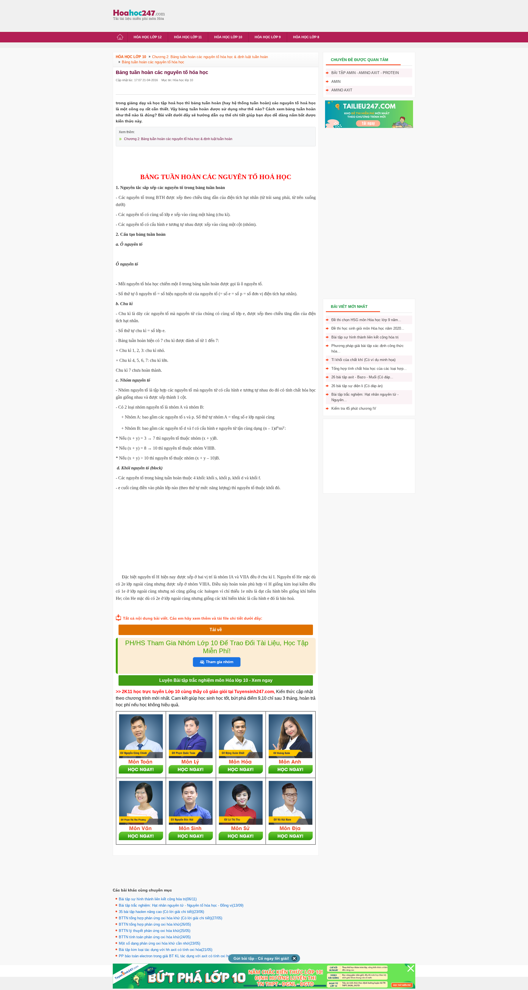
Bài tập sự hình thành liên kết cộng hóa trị (364, 337)
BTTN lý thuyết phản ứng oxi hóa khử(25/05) (154, 931)
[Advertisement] (268, 15)
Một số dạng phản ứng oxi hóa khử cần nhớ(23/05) (159, 943)
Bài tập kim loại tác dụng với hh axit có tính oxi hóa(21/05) (165, 950)
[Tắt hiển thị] (294, 958)
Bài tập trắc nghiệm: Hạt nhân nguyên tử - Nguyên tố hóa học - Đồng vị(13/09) (181, 905)
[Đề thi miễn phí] (369, 127)
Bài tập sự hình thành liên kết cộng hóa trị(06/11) (158, 899)
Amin (335, 82)
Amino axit (341, 90)
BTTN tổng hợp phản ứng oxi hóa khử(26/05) (155, 924)
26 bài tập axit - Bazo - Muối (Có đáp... (362, 377)
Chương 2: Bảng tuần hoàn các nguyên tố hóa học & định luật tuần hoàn (178, 139)
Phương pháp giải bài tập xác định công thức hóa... (367, 348)
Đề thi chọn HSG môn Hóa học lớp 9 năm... (366, 320)
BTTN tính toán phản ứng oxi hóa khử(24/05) (155, 937)
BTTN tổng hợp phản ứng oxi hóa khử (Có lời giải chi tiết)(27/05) (170, 918)
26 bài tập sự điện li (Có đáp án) (357, 386)
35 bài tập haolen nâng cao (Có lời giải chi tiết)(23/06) (161, 912)
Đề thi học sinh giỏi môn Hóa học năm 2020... (367, 328)
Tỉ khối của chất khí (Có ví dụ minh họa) (363, 360)
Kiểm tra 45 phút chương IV (353, 408)
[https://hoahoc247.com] (140, 14)
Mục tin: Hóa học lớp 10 (177, 80)
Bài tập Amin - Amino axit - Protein (365, 73)
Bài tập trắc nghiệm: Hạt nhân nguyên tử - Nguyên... (364, 397)
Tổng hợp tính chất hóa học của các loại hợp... (369, 369)
